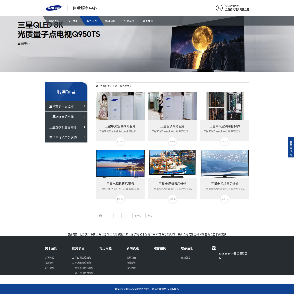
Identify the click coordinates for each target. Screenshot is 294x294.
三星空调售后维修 (61, 106)
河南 (136, 234)
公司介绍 (49, 257)
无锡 (191, 234)
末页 (150, 215)
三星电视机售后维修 (63, 137)
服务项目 (92, 20)
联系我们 (148, 20)
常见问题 (131, 267)
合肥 (212, 234)
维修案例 (129, 20)
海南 (163, 234)
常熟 (202, 234)
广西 (158, 234)
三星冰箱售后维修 (61, 116)
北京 (82, 234)
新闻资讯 (110, 20)
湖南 (147, 234)
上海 (98, 234)
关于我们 (73, 20)
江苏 (104, 234)
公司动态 (131, 257)
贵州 (180, 234)
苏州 (196, 234)
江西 (125, 234)
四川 (174, 234)
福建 (120, 234)
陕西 (93, 234)
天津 (87, 234)
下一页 (138, 215)
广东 (153, 234)
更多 (223, 234)
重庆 (169, 234)
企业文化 (49, 267)
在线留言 (186, 257)
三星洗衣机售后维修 (63, 127)
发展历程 (49, 262)
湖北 (142, 234)
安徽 (114, 234)
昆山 (207, 234)
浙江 (109, 234)
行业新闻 (131, 262)
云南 (185, 234)
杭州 (218, 234)
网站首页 (54, 20)
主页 (114, 85)
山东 (131, 234)
